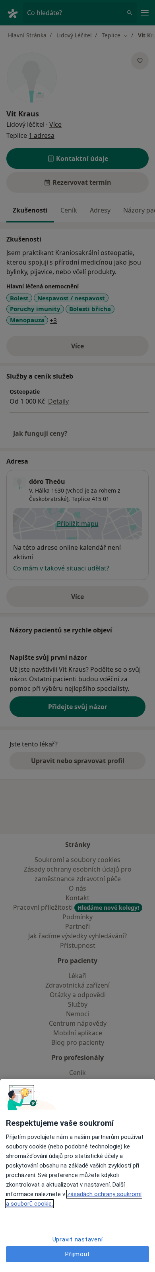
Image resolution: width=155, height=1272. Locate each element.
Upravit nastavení (77, 1239)
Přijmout (77, 1254)
